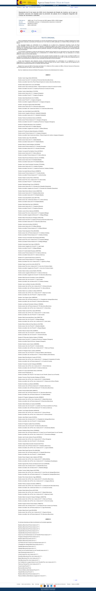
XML (35, 31)
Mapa (33, 584)
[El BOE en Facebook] (48, 586)
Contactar (18, 584)
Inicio (24, 7)
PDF (24, 31)
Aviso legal (37, 584)
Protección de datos (49, 584)
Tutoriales (68, 584)
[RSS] (41, 586)
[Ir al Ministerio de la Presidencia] (27, 2)
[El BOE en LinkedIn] (51, 586)
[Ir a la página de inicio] (53, 3)
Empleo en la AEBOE (75, 584)
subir (76, 580)
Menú (68, 5)
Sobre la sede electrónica (26, 584)
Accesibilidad (42, 584)
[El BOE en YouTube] (55, 586)
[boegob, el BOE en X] (45, 586)
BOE (27, 7)
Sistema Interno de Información (60, 584)
